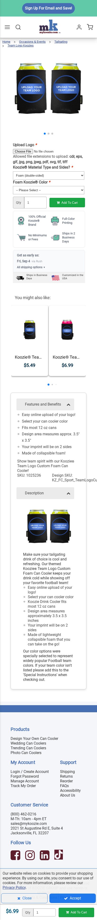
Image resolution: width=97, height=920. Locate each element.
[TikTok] (59, 856)
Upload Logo (25, 145)
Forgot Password (25, 776)
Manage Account (25, 781)
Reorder (66, 781)
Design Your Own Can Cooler (34, 738)
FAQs (64, 786)
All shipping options (31, 267)
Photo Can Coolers (26, 752)
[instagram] (30, 856)
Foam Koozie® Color (31, 182)
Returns (66, 776)
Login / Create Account (30, 771)
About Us (67, 795)
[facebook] (16, 856)
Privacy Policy (14, 887)
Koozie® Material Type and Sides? (43, 167)
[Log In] (79, 27)
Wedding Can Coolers (28, 743)
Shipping (67, 771)
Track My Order (23, 786)
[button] (45, 134)
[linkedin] (45, 856)
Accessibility (70, 790)
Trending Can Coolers (28, 748)
